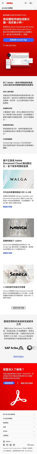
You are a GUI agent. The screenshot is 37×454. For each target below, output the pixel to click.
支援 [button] (4, 427)
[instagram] (7, 445)
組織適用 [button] (5, 423)
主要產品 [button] (5, 435)
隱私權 (24, 448)
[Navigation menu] (3, 3)
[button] (25, 3)
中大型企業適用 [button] (7, 418)
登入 (31, 3)
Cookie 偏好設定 (7, 451)
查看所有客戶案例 (18, 308)
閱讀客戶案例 (7, 206)
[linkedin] (14, 445)
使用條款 (30, 448)
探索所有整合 (18, 356)
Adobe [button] (5, 431)
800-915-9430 (11, 45)
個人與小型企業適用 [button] (9, 414)
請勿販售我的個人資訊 (18, 451)
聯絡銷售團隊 (9, 383)
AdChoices (29, 451)
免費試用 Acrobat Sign (18, 40)
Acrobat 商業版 (7, 8)
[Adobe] (9, 3)
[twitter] (11, 445)
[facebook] (4, 445)
